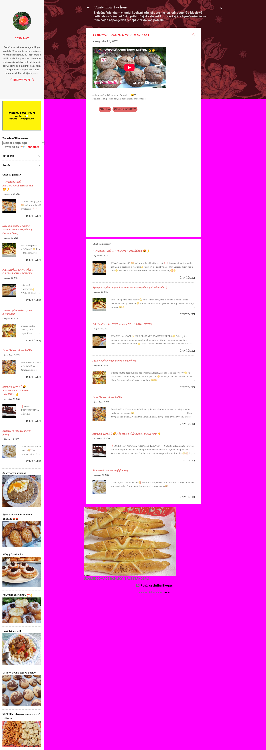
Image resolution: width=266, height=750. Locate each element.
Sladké (105, 109)
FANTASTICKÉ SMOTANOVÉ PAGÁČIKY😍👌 (121, 251)
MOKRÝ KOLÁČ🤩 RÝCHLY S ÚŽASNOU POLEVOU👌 (126, 434)
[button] (193, 34)
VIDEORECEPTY (125, 109)
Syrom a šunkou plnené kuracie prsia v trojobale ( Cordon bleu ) (130, 287)
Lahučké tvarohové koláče (108, 397)
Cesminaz (22, 38)
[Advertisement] (213, 74)
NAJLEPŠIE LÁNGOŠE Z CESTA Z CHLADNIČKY (123, 324)
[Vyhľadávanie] (221, 8)
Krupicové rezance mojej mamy (110, 470)
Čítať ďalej (187, 277)
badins (167, 592)
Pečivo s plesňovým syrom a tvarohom (114, 360)
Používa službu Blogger (157, 585)
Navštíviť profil (21, 80)
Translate (32, 147)
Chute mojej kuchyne (111, 7)
